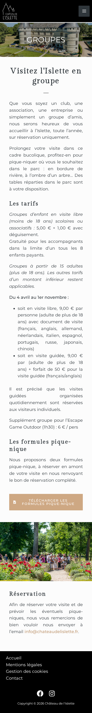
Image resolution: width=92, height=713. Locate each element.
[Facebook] (40, 693)
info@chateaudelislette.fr (51, 631)
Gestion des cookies (27, 671)
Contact (14, 678)
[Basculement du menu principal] (84, 11)
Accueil (13, 658)
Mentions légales (24, 664)
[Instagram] (52, 693)
